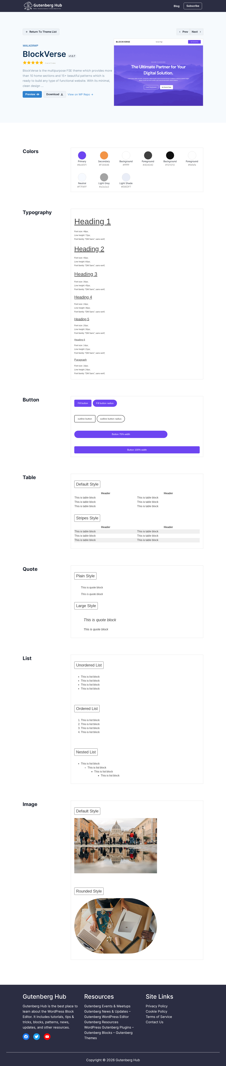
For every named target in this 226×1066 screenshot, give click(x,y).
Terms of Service (159, 1017)
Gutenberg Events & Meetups (107, 1006)
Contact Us (154, 1022)
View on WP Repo (79, 94)
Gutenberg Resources (101, 1022)
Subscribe (192, 5)
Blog (177, 6)
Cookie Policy (156, 1011)
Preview (30, 94)
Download (52, 94)
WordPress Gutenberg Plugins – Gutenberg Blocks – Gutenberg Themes (109, 1032)
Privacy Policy (157, 1006)
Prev (185, 31)
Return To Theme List (43, 31)
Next (195, 31)
